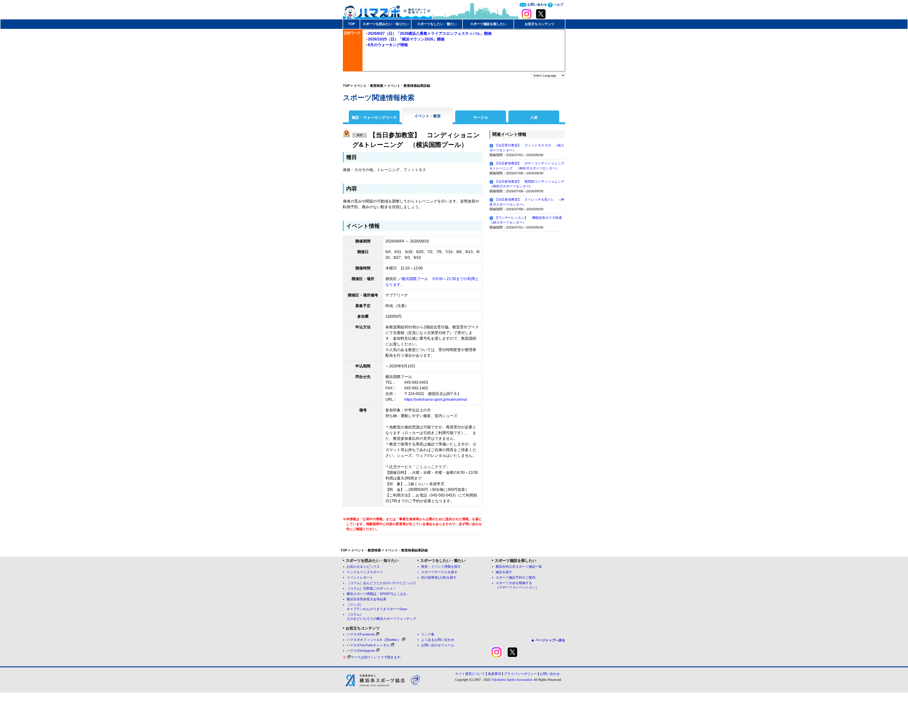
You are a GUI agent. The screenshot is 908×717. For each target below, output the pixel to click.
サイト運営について (470, 674)
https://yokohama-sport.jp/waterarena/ (435, 399)
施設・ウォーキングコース (374, 117)
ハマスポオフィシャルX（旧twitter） (374, 640)
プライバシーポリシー (520, 674)
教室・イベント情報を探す (441, 566)
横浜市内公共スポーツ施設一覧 (519, 566)
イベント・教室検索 (368, 86)
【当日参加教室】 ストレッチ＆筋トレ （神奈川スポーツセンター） (526, 202)
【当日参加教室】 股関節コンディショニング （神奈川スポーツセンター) (527, 184)
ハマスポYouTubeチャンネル (368, 645)
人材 (534, 117)
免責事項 (494, 674)
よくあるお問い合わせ (437, 640)
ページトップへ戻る (550, 640)
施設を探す (504, 572)
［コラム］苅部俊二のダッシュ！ (371, 588)
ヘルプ (558, 4)
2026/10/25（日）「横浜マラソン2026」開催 (406, 39)
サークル (480, 117)
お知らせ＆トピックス (363, 566)
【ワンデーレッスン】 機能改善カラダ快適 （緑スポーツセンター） (527, 220)
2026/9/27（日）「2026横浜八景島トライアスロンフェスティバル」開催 (430, 33)
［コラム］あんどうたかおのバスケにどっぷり (381, 583)
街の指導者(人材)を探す (439, 577)
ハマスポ (387, 10)
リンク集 (427, 634)
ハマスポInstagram (361, 650)
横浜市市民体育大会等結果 (366, 599)
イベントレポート (360, 577)
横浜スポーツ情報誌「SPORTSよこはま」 (378, 594)
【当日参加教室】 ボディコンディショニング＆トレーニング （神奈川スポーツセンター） (526, 166)
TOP (351, 24)
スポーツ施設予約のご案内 (515, 577)
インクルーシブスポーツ (365, 572)
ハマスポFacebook (361, 634)
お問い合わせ (536, 4)
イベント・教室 (427, 116)
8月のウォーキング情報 (388, 45)
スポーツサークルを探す (439, 572)
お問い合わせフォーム (437, 645)
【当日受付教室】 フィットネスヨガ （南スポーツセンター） (526, 148)
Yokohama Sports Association (512, 680)
